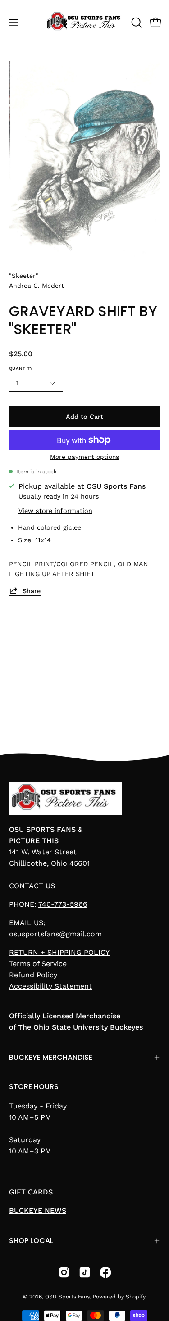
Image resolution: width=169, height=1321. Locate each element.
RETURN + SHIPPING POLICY (59, 952)
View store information (55, 510)
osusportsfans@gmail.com (55, 934)
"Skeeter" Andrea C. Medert (36, 280)
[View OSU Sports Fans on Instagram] (64, 1272)
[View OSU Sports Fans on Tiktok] (84, 1272)
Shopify (135, 1297)
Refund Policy (33, 975)
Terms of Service (38, 963)
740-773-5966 (62, 904)
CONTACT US (32, 885)
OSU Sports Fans (67, 1297)
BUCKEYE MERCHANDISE (50, 1057)
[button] (135, 22)
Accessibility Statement (50, 986)
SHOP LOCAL (31, 1240)
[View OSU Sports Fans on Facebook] (105, 1272)
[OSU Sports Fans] (85, 22)
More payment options (84, 456)
